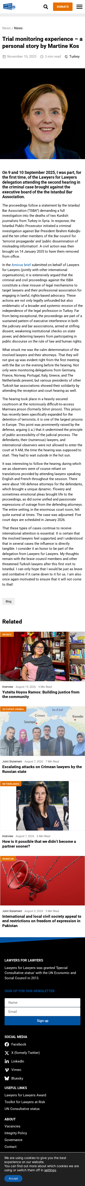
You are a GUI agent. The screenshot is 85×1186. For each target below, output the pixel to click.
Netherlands (10, 784)
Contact (11, 1147)
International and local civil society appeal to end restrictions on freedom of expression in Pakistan (41, 921)
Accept (13, 1178)
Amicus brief (21, 265)
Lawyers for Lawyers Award (25, 1095)
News (18, 28)
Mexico (7, 634)
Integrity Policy (16, 1133)
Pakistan (8, 859)
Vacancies (12, 1126)
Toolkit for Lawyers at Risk (25, 1102)
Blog (8, 601)
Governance (13, 1140)
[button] (45, 6)
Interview (7, 686)
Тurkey (74, 56)
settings (50, 1170)
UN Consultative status (22, 1109)
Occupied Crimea (13, 709)
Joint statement (12, 761)
